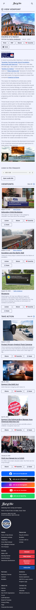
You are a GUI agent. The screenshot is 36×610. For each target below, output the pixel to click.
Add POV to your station (26, 579)
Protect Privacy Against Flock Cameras (16, 344)
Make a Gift (4, 553)
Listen (7, 220)
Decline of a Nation (8, 69)
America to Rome (13, 77)
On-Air (3, 595)
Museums (5, 294)
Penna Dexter (17, 209)
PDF (12, 43)
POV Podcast (5, 547)
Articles (21, 542)
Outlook (3, 577)
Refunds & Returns (24, 593)
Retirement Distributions (8, 560)
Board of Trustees (6, 600)
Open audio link (8, 178)
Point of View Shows (7, 535)
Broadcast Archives (6, 537)
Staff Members (5, 597)
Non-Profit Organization (8, 593)
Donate (26, 552)
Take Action (27, 556)
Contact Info (22, 588)
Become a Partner (27, 562)
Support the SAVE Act (10, 384)
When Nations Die (13, 71)
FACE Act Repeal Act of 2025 (12, 458)
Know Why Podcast (6, 542)
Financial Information (7, 607)
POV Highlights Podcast (8, 544)
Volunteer (21, 590)
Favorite (30, 43)
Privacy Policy (5, 602)
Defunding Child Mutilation (11, 212)
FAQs (2, 605)
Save (6, 47)
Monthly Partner (5, 556)
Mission (3, 590)
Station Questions (24, 577)
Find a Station (23, 574)
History (3, 588)
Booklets (21, 537)
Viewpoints (4, 539)
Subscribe (27, 567)
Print (4, 43)
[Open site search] (32, 3)
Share (20, 43)
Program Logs (23, 581)
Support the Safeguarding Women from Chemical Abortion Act (17, 420)
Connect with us (23, 539)
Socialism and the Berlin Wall (12, 253)
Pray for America (23, 535)
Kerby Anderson (15, 39)
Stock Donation (5, 558)
